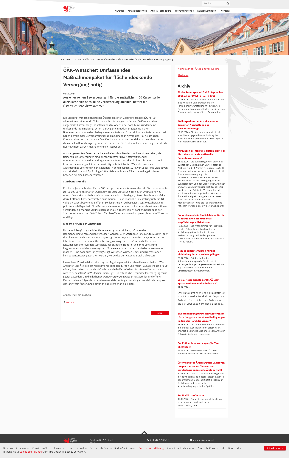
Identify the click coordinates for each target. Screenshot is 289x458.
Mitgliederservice (137, 11)
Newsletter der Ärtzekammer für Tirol (199, 68)
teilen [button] (160, 313)
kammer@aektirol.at (203, 439)
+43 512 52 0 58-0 (159, 439)
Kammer (119, 11)
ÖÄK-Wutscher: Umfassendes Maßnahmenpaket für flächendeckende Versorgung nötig (129, 59)
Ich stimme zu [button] (275, 448)
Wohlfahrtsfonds (184, 11)
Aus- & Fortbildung (161, 11)
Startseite (66, 59)
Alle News (183, 75)
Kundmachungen (206, 11)
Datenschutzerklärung (151, 448)
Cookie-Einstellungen (31, 451)
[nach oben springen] (144, 432)
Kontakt (225, 11)
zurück (70, 302)
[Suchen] (228, 3)
